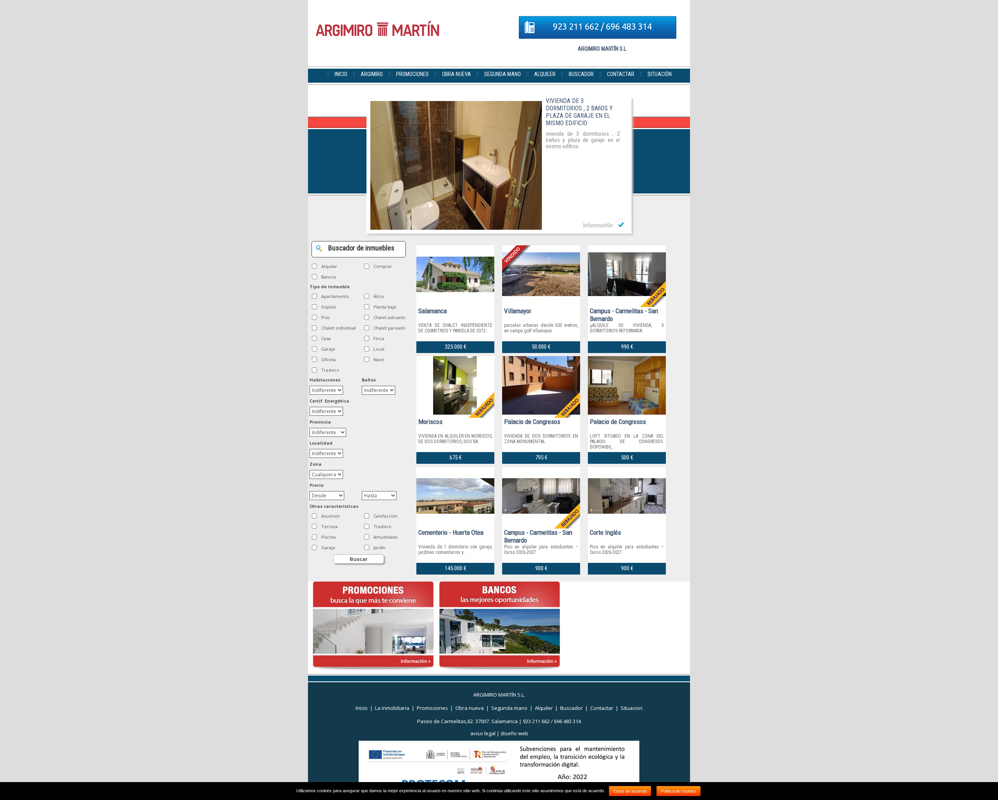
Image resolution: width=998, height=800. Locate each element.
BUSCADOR (581, 74)
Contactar (601, 707)
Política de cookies (678, 791)
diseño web (514, 733)
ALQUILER (545, 74)
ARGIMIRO (372, 74)
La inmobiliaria (392, 707)
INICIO (340, 74)
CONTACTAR (620, 74)
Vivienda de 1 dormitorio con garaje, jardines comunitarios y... (455, 549)
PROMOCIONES (412, 74)
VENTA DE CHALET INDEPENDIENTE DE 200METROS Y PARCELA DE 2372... (455, 328)
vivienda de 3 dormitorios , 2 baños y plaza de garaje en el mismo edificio (583, 140)
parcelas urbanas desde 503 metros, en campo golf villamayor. (541, 328)
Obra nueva (469, 707)
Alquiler (544, 707)
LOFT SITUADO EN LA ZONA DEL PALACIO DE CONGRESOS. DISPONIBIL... (627, 441)
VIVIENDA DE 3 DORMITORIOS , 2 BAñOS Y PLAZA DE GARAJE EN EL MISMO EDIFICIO (579, 112)
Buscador (571, 707)
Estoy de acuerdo (630, 791)
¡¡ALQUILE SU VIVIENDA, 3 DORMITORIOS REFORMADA (627, 328)
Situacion (631, 707)
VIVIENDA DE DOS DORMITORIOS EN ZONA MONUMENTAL (541, 438)
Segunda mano (509, 707)
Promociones (432, 707)
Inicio (362, 707)
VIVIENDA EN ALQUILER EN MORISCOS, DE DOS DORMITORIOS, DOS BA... (455, 438)
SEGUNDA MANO (502, 74)
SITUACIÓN (660, 74)
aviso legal (482, 733)
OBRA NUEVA (456, 74)
